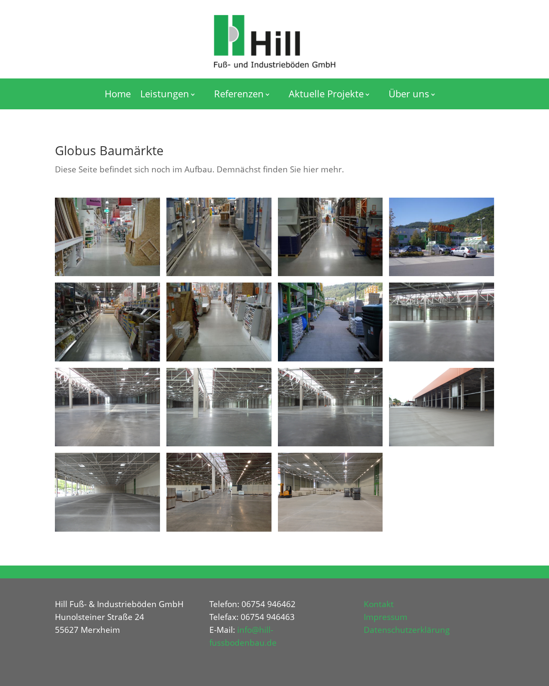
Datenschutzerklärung (406, 629)
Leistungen (164, 93)
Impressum (385, 617)
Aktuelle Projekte (326, 93)
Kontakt (379, 604)
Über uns (409, 93)
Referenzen (239, 93)
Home (118, 93)
